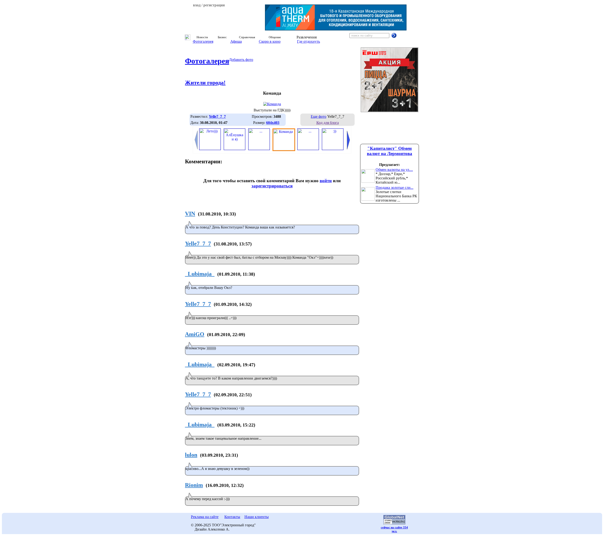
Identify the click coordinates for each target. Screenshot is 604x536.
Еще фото (318, 116)
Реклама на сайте (204, 517)
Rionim (194, 485)
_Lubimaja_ (199, 274)
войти (326, 180)
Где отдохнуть (308, 41)
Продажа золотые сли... (394, 188)
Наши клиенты (256, 517)
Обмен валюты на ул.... (394, 170)
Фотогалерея (203, 41)
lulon (191, 455)
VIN (190, 214)
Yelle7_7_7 (198, 244)
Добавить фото (241, 60)
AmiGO (194, 334)
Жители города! (205, 83)
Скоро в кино (270, 41)
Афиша (236, 41)
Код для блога (327, 123)
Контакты (232, 517)
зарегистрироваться (272, 185)
